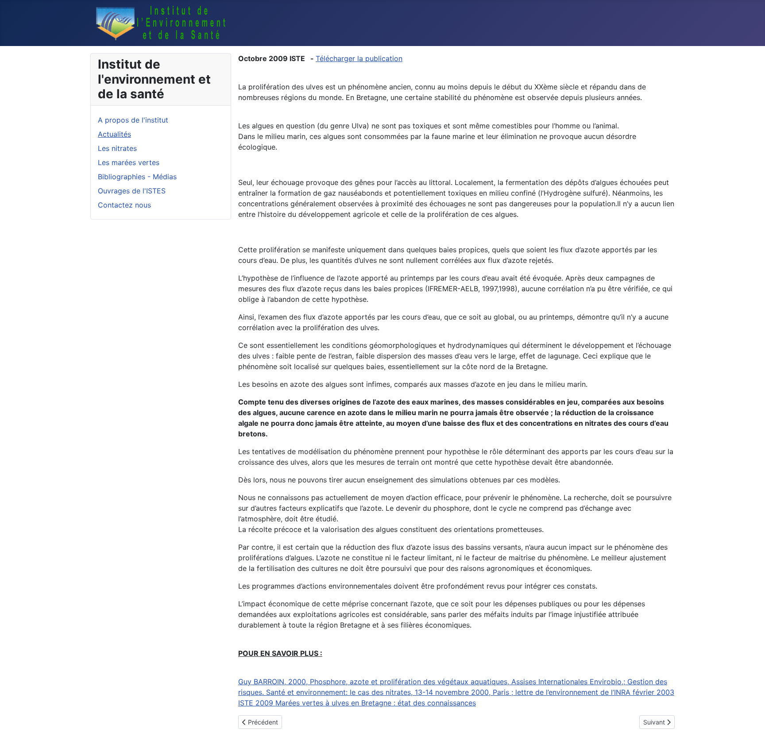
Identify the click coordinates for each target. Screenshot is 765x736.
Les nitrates (117, 148)
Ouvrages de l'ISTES (132, 190)
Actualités (114, 134)
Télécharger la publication (359, 58)
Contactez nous (124, 204)
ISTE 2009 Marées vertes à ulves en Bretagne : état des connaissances (357, 702)
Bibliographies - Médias (137, 176)
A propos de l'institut (133, 120)
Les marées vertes (128, 162)
